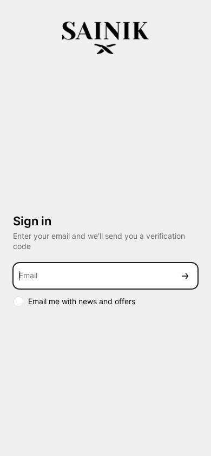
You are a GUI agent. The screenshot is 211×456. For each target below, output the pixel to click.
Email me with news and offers (81, 301)
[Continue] (185, 275)
